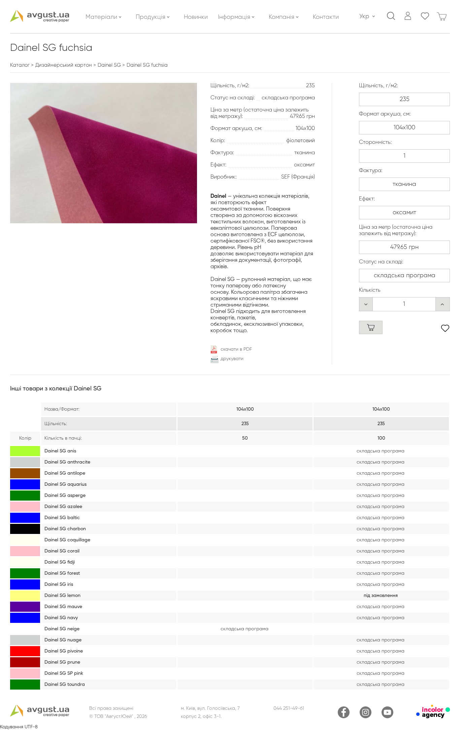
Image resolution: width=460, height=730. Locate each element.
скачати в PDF (236, 349)
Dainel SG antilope (64, 473)
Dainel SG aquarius (65, 484)
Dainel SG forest (62, 573)
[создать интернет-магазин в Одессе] (433, 717)
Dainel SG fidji (59, 562)
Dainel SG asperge (65, 495)
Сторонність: (375, 142)
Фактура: (370, 170)
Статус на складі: (381, 262)
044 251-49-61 (288, 708)
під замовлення (381, 595)
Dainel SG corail (61, 551)
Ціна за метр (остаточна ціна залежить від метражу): (395, 230)
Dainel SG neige (61, 629)
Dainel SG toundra (64, 684)
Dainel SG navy (61, 617)
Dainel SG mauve (63, 606)
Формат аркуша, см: (384, 114)
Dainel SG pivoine (63, 651)
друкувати (232, 358)
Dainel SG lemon (62, 595)
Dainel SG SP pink (63, 673)
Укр (364, 16)
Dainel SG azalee (63, 506)
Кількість (370, 290)
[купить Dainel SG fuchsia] (371, 327)
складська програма (380, 451)
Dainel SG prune (62, 662)
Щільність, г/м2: (378, 86)
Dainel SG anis (60, 451)
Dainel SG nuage (62, 640)
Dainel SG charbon (65, 529)
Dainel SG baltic (62, 517)
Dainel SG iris (58, 584)
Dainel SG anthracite (67, 462)
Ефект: (367, 199)
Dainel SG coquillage (67, 540)
